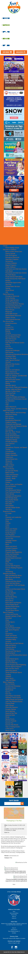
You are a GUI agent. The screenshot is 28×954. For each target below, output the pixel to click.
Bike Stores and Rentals (12, 577)
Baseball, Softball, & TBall (13, 616)
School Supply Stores (11, 604)
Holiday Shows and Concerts (14, 699)
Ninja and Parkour (10, 645)
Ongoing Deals (9, 703)
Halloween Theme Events (13, 698)
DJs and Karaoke (10, 486)
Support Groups (10, 317)
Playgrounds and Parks (12, 374)
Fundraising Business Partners (14, 304)
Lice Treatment (9, 443)
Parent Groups (9, 310)
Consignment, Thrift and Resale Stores (15, 586)
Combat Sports (10, 622)
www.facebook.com (14, 855)
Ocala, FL (14, 928)
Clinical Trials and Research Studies (16, 426)
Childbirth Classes (10, 422)
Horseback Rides (10, 356)
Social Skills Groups (11, 313)
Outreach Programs (11, 548)
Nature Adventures (11, 372)
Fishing (7, 345)
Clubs (7, 521)
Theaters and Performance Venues (16, 399)
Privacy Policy (14, 914)
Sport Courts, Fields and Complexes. (16, 387)
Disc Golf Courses (10, 339)
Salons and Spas (10, 381)
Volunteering (9, 571)
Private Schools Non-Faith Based (15, 279)
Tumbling (8, 674)
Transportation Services (12, 286)
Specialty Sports (10, 661)
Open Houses (9, 705)
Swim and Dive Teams (12, 668)
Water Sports (9, 678)
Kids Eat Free (9, 599)
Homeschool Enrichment (12, 537)
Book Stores (9, 579)
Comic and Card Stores (12, 583)
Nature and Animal (11, 546)
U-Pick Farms (9, 729)
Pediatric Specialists (11, 455)
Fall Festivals (9, 690)
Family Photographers (12, 302)
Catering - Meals (10, 478)
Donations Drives (10, 688)
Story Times (9, 564)
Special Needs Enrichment (13, 558)
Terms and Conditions (14, 913)
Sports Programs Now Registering (15, 665)
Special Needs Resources (13, 315)
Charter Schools (10, 253)
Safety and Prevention (12, 554)
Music (7, 544)
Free (11, 857)
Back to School (9, 684)
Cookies (7, 482)
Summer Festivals (10, 721)
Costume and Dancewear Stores (15, 589)
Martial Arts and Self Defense (14, 643)
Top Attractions (9, 401)
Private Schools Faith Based (13, 277)
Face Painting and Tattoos (13, 490)
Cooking (7, 523)
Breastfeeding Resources (13, 420)
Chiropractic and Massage (13, 424)
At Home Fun (9, 327)
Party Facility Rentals (11, 500)
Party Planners (9, 502)
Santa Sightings (10, 711)
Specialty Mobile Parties (12, 507)
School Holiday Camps (12, 248)
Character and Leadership (13, 517)
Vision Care (8, 463)
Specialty (8, 560)
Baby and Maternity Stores (13, 575)
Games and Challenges (12, 350)
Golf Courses (9, 352)
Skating (7, 383)
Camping (8, 333)
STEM (7, 562)
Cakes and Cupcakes (11, 475)
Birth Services (9, 418)
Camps (5, 246)
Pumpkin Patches (10, 709)
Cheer (7, 620)
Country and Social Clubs (13, 335)
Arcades (7, 325)
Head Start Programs (11, 259)
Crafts (7, 525)
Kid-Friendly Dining (11, 597)
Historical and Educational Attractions (16, 354)
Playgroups (8, 312)
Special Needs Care (11, 459)
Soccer (7, 657)
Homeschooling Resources (13, 306)
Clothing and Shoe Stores (13, 581)
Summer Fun (9, 723)
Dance (7, 527)
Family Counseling (10, 434)
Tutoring (7, 288)
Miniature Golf (9, 366)
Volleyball (8, 676)
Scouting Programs (11, 556)
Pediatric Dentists (10, 453)
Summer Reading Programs (13, 568)
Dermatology (9, 430)
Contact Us (14, 918)
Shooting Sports (10, 653)
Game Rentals (9, 494)
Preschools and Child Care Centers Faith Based (16, 270)
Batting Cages (9, 329)
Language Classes (11, 540)
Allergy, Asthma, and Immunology (15, 412)
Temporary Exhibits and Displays (15, 397)
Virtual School (9, 290)
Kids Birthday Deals (11, 498)
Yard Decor (8, 509)
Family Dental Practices (12, 436)
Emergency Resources (12, 296)
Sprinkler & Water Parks (12, 391)
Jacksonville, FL (14, 929)
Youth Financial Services (12, 319)
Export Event (15, 868)
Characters (8, 480)
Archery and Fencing (11, 614)
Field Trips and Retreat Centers (14, 343)
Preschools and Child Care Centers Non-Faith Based (16, 274)
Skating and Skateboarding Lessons (16, 655)
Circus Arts (8, 519)
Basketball (8, 618)
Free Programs (9, 535)
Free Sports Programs (12, 630)
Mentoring (8, 542)
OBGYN (7, 445)
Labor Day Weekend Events (13, 701)
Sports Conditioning (11, 663)
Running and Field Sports (13, 651)
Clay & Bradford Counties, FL (14, 931)
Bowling (7, 331)
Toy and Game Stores (12, 610)
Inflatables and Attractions (13, 496)
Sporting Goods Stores (12, 606)
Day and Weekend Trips (12, 337)
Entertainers (9, 488)
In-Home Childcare (11, 263)
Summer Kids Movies (11, 725)
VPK (6, 292)
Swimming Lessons (11, 670)
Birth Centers (9, 416)
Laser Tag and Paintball (12, 360)
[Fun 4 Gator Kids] (14, 7)
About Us (14, 916)
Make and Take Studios (12, 364)
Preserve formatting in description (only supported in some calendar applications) (15, 872)
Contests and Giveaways (12, 686)
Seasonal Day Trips (11, 713)
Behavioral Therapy (11, 414)
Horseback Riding (10, 639)
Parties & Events (8, 467)
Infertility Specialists (11, 442)
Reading (7, 280)
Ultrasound (8, 461)
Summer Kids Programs (12, 566)
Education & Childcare (9, 249)
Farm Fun (8, 694)
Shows (7, 717)
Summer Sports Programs (13, 666)
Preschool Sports (10, 647)
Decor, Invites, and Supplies (13, 484)
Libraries (8, 362)
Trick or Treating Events (12, 727)
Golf (6, 632)
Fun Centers (9, 348)
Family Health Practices (12, 438)
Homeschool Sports (11, 637)
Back (14, 884)
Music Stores (9, 601)
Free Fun (8, 346)
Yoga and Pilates (10, 680)
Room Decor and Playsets (13, 603)
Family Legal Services (12, 300)
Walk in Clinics (9, 465)
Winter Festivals (10, 731)
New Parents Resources (12, 308)
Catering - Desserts (11, 476)
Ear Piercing (9, 591)
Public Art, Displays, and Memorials (16, 376)
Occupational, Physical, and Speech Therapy (16, 448)
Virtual (7, 570)
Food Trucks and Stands (12, 492)
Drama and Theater (11, 529)
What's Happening (8, 682)
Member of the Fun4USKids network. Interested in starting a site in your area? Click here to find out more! (14, 924)
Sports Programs (8, 612)
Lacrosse (8, 641)
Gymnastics (9, 634)
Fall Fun (7, 692)
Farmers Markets (10, 593)
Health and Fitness (11, 635)
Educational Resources (12, 257)
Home (14, 911)
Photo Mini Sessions (11, 707)
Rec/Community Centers (12, 379)
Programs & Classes (9, 511)
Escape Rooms (10, 341)
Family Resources (8, 294)
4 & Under (8, 513)
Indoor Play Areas (10, 358)
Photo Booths (9, 506)
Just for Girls (9, 538)
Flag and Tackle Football (12, 628)
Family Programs (10, 533)
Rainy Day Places (10, 378)
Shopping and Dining (9, 573)
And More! (14, 933)
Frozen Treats (9, 595)
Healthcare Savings (11, 440)
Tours (7, 403)
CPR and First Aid (10, 428)
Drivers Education (10, 531)
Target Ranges (9, 395)
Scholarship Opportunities (13, 282)
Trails (7, 405)
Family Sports (9, 626)
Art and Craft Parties (11, 471)
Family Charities (10, 298)
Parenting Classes (10, 550)
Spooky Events (9, 719)
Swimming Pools (10, 393)
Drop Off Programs (11, 255)
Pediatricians (9, 457)
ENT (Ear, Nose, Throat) (12, 432)
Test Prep (8, 284)
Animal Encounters (11, 323)
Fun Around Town (8, 321)
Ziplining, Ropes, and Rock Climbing (16, 409)
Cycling (7, 624)
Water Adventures (10, 407)
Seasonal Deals (10, 715)
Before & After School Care (13, 251)
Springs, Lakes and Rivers (13, 389)
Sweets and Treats (11, 608)
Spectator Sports (10, 385)
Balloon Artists (9, 473)
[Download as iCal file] (21, 862)
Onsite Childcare (10, 267)
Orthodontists (9, 451)
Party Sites (8, 504)
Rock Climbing (9, 649)
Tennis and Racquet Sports (13, 672)
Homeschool (9, 261)
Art (6, 515)
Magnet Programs (10, 265)
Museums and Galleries (12, 370)
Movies (7, 368)
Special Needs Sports (11, 659)
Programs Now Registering (13, 552)
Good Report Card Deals (12, 696)
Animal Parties (9, 469)
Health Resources (8, 410)
